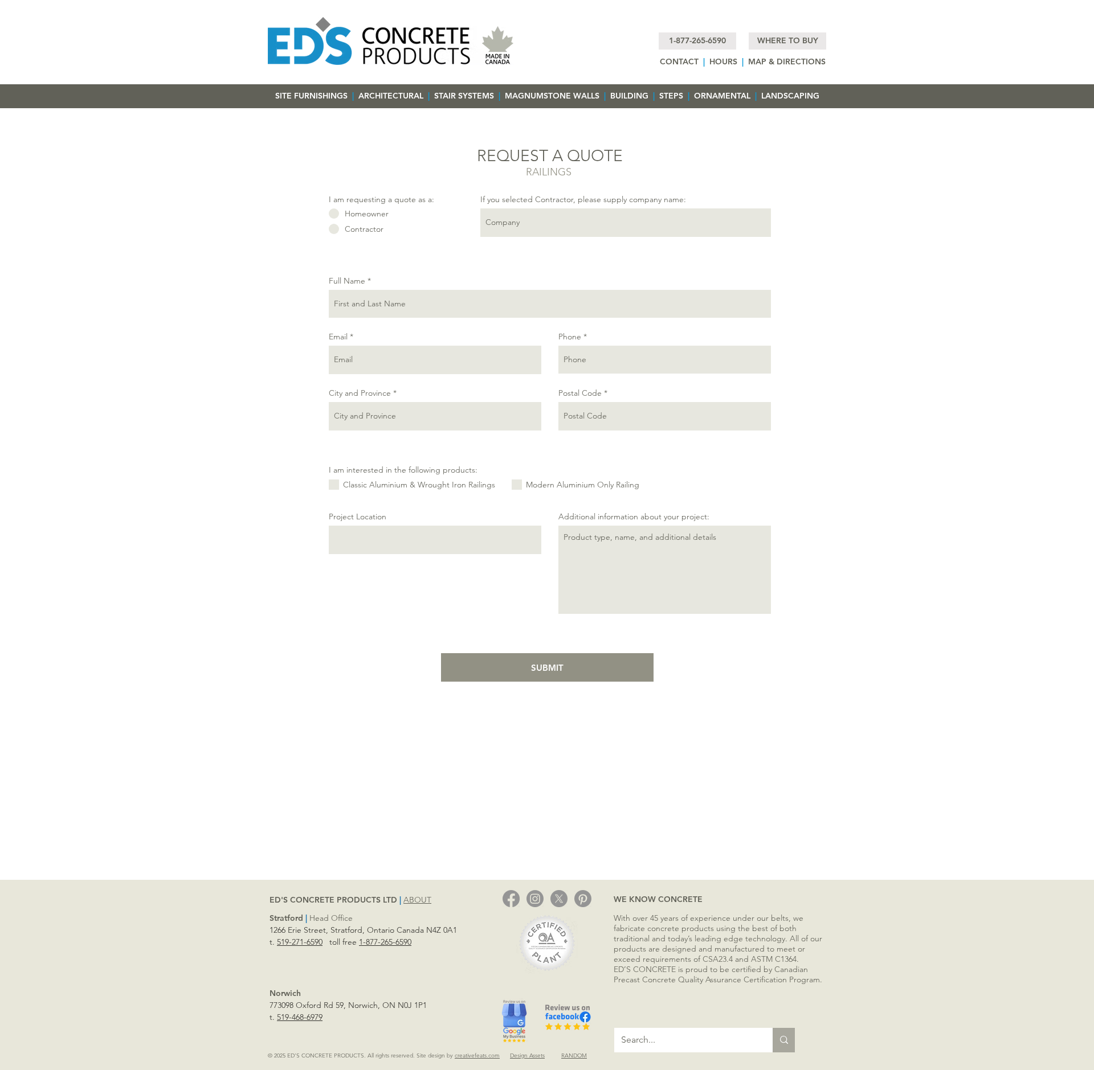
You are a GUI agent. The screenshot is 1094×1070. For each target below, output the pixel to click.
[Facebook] (511, 898)
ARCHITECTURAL (390, 96)
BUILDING (630, 96)
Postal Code (580, 393)
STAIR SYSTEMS (465, 96)
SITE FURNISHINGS (311, 96)
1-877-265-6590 (385, 942)
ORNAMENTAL (722, 96)
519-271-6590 (300, 942)
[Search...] (784, 1040)
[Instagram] (535, 898)
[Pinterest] (582, 898)
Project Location (357, 516)
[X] (559, 898)
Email (338, 337)
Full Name (347, 281)
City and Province (360, 393)
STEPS (673, 96)
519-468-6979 (300, 1017)
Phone (569, 337)
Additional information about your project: (633, 516)
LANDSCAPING (790, 96)
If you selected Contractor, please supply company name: (583, 199)
